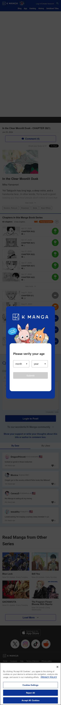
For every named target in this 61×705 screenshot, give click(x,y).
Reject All (30, 692)
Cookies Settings (30, 685)
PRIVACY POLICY (49, 677)
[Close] (57, 667)
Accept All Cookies (30, 700)
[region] (30, 684)
